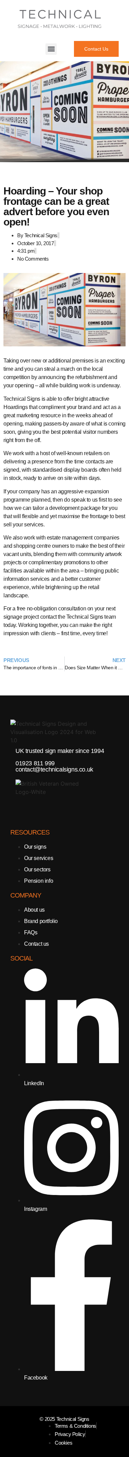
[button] (51, 49)
